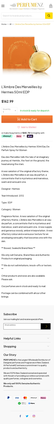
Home (4, 24)
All (10, 24)
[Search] (49, 15)
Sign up (46, 326)
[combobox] (23, 15)
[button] (27, 127)
